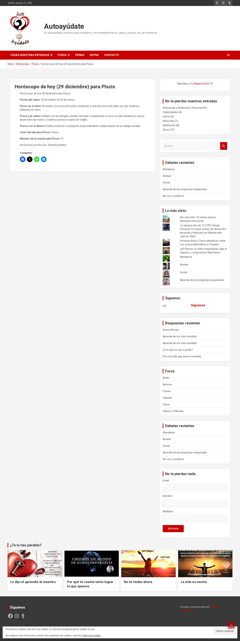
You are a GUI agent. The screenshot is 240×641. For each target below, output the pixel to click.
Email (166, 480)
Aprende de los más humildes (180, 336)
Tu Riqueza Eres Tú (202, 83)
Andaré (167, 176)
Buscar (223, 146)
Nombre (167, 495)
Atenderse (169, 169)
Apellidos (168, 511)
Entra (94, 55)
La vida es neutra (194, 582)
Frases (167, 391)
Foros (62, 55)
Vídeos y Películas (173, 411)
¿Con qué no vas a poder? (178, 349)
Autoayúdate (64, 26)
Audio (166, 377)
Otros (166, 129)
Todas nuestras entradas (29, 55)
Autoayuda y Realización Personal (182, 107)
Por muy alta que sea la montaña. (182, 356)
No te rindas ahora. (138, 582)
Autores (167, 384)
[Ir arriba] (231, 625)
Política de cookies (91, 635)
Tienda (80, 55)
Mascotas (168, 120)
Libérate (167, 397)
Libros (166, 116)
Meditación (169, 125)
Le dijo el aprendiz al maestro (33, 582)
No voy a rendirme (173, 195)
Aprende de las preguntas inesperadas (185, 189)
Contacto (111, 55)
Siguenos (172, 298)
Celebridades (170, 112)
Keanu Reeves (171, 329)
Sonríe (166, 182)
